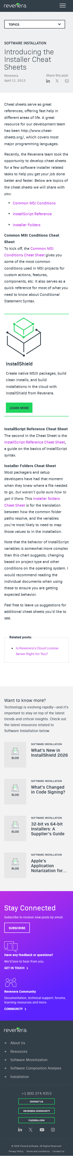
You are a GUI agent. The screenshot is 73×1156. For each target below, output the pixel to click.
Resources (18, 1051)
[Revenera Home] (15, 1030)
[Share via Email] (67, 81)
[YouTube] (42, 1130)
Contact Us (58, 1151)
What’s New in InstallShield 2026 (49, 752)
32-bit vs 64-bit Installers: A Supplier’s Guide (47, 829)
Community (13, 1009)
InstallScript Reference (32, 213)
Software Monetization (28, 1059)
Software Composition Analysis (35, 1068)
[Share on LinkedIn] (51, 81)
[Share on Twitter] (60, 81)
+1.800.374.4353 (37, 1093)
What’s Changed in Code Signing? (48, 789)
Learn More (19, 407)
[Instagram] (53, 1130)
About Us (17, 1042)
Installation (19, 1076)
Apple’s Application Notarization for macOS (47, 867)
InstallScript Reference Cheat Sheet (34, 442)
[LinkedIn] (20, 1130)
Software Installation (25, 42)
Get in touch (14, 968)
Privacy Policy (16, 1151)
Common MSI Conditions (34, 202)
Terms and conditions (38, 1151)
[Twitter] (31, 1130)
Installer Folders (26, 224)
